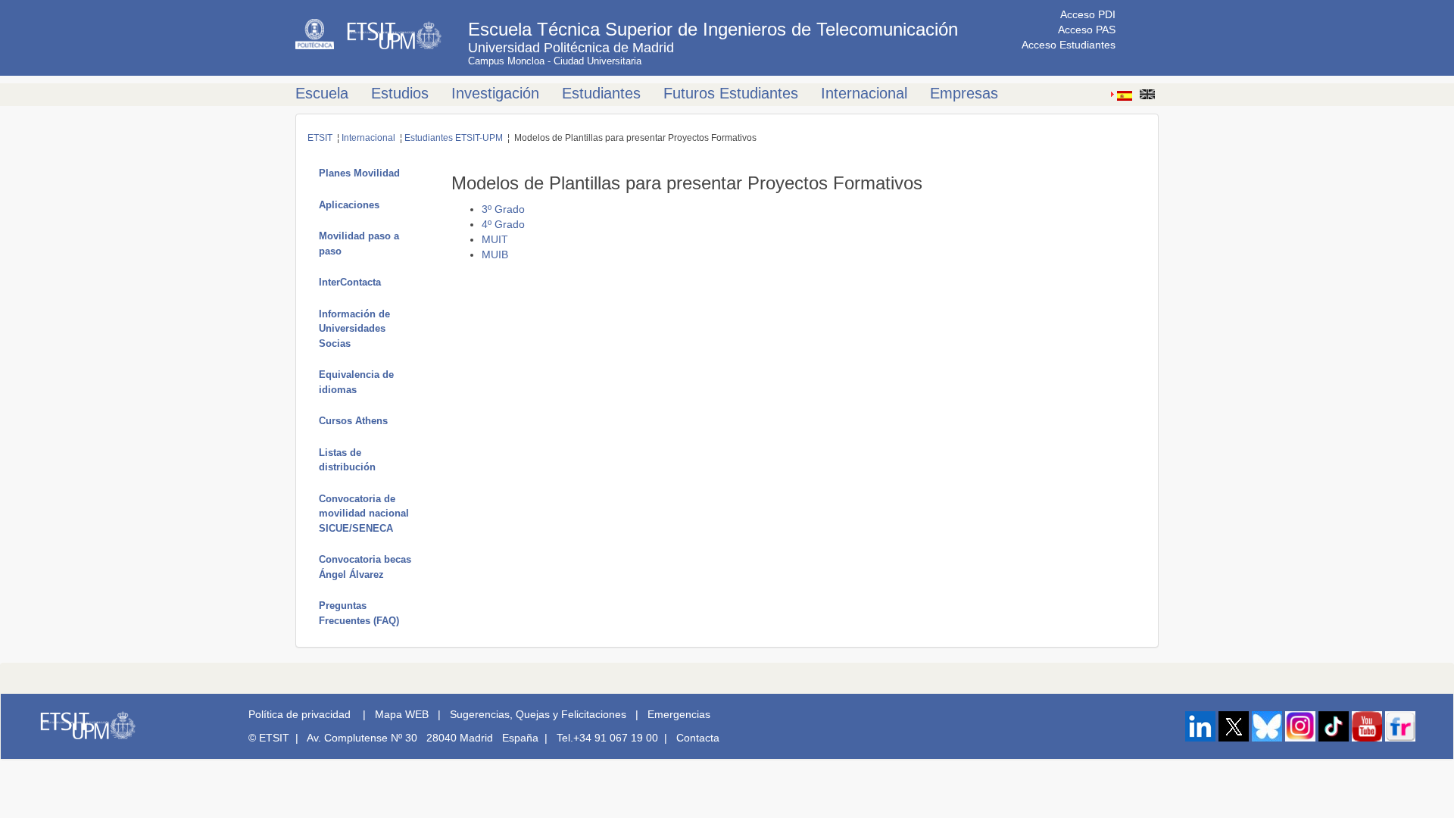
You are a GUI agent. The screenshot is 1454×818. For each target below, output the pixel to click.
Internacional (864, 93)
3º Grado (503, 209)
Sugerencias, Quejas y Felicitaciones (538, 714)
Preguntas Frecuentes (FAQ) (359, 613)
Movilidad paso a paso (359, 243)
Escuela (321, 93)
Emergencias (678, 714)
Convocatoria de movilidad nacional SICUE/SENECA (364, 513)
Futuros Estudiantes (730, 93)
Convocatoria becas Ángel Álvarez (365, 567)
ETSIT (319, 138)
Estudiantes (601, 93)
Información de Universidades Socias (354, 328)
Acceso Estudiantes (1068, 45)
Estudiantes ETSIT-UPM (453, 138)
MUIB (495, 254)
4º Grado (503, 224)
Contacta (697, 738)
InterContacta (350, 282)
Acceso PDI (1087, 14)
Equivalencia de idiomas (356, 382)
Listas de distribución (347, 460)
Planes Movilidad (359, 173)
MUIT (495, 239)
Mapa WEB (402, 714)
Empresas (964, 93)
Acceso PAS (1086, 29)
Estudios (400, 93)
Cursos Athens (353, 420)
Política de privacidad (299, 714)
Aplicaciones (349, 205)
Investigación (495, 93)
